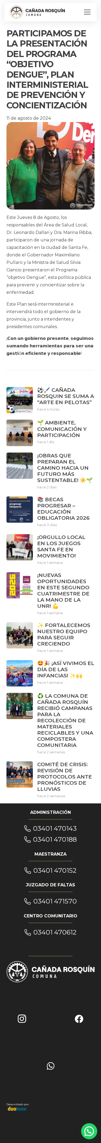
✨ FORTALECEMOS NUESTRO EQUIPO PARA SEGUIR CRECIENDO (63, 634)
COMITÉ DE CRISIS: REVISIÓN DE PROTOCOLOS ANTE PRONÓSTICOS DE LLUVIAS (64, 776)
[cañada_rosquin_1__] (37, 12)
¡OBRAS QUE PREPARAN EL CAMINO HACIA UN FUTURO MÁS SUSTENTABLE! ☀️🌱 (65, 467)
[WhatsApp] (50, 1066)
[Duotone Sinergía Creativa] (17, 1108)
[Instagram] (22, 1019)
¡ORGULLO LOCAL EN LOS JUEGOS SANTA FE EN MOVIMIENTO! (61, 546)
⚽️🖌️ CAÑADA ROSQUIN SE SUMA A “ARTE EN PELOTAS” (65, 396)
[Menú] (87, 12)
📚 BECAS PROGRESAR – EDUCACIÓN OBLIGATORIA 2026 (63, 508)
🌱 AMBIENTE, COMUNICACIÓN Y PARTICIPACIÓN (62, 428)
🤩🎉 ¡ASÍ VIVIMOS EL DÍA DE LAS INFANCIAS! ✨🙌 (65, 669)
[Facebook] (79, 1019)
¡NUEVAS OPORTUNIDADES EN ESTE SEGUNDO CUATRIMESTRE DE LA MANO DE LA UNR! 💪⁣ (63, 590)
